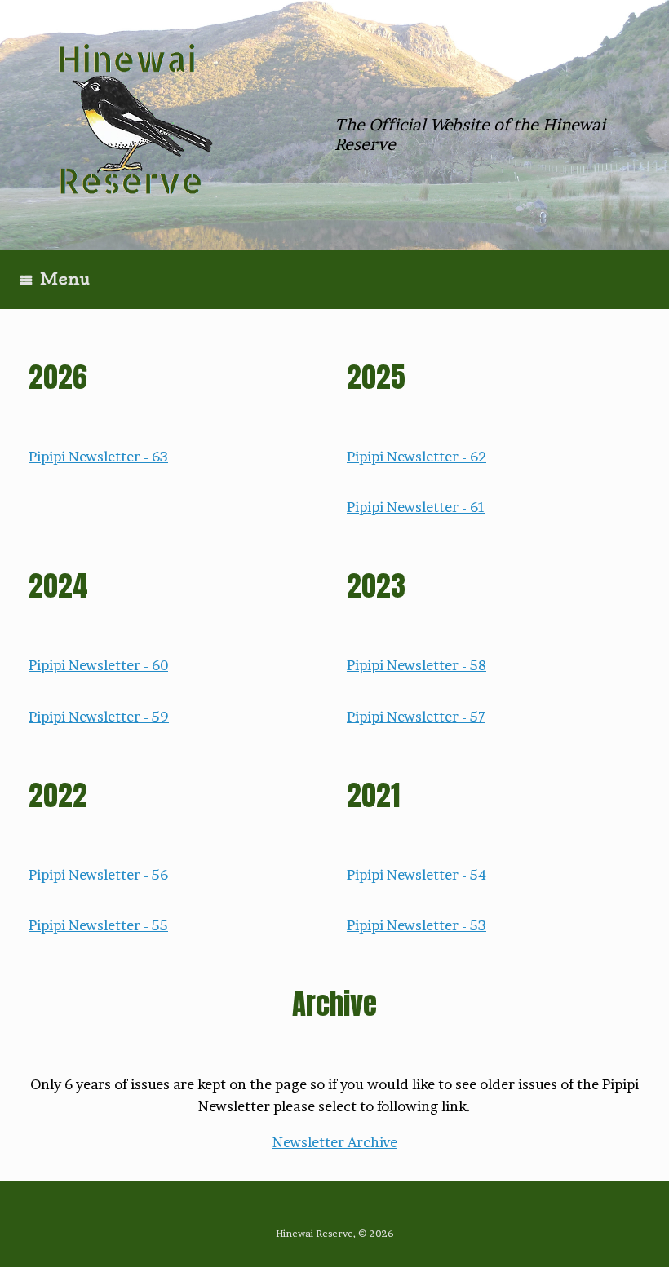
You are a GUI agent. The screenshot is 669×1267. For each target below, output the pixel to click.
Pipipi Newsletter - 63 (98, 456)
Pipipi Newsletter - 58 (416, 664)
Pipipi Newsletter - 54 (416, 874)
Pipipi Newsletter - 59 (99, 716)
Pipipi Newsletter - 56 (98, 874)
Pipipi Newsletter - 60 (98, 664)
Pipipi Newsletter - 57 (416, 716)
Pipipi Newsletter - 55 (98, 925)
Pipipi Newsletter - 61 (416, 506)
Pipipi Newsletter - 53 (416, 925)
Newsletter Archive (334, 1141)
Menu (65, 278)
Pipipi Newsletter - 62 (416, 456)
